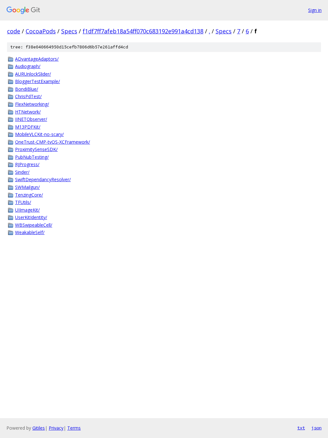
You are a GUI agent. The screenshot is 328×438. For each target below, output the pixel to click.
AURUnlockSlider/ (33, 74)
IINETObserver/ (31, 119)
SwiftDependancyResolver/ (43, 179)
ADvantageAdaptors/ (37, 59)
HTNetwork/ (28, 112)
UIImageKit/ (27, 210)
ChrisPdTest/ (28, 96)
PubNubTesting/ (32, 157)
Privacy (56, 428)
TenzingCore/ (29, 195)
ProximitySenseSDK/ (36, 149)
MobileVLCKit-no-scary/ (39, 134)
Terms (74, 428)
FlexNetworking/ (32, 104)
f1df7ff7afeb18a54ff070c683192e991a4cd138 (143, 31)
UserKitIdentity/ (31, 217)
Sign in (315, 10)
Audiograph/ (27, 66)
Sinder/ (22, 172)
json (316, 428)
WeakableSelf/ (30, 232)
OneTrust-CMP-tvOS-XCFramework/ (52, 142)
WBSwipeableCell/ (33, 225)
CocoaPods (41, 31)
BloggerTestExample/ (37, 81)
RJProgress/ (27, 164)
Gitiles (38, 428)
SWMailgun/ (27, 187)
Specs (69, 31)
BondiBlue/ (26, 89)
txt (301, 428)
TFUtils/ (23, 202)
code (13, 31)
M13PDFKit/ (27, 127)
